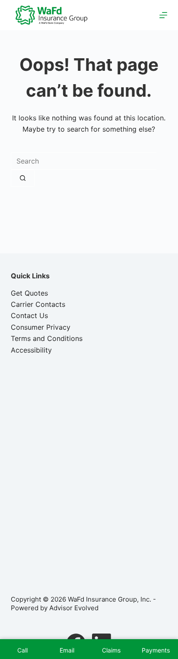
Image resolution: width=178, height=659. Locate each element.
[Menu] (163, 15)
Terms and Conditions (47, 338)
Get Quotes (29, 293)
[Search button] (23, 178)
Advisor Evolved (74, 608)
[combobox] (83, 161)
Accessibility (31, 350)
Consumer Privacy (40, 327)
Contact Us (29, 315)
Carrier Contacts (38, 304)
